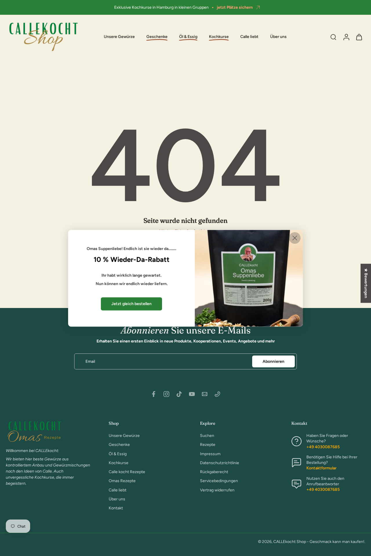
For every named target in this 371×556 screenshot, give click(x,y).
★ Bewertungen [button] (365, 283)
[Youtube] (192, 394)
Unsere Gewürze (119, 36)
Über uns (278, 36)
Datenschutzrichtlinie (219, 462)
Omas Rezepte (122, 480)
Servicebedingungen (219, 480)
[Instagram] (166, 394)
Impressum (210, 453)
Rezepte (207, 444)
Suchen (207, 435)
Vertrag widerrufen (217, 489)
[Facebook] (153, 394)
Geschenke (119, 444)
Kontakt (116, 508)
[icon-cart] (358, 37)
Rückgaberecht (214, 471)
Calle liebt (249, 36)
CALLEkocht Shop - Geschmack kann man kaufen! (318, 541)
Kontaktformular (321, 468)
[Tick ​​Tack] (179, 394)
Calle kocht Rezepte (127, 471)
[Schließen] (295, 238)
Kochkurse (118, 462)
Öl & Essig (118, 453)
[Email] (204, 394)
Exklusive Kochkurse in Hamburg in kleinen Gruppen (161, 7)
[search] (333, 37)
